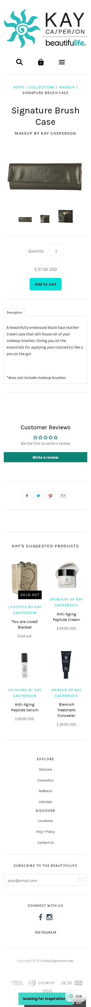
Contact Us (45, 842)
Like (27, 496)
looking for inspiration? (45, 998)
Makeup (67, 87)
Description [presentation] (14, 312)
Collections (41, 87)
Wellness (45, 791)
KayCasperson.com (58, 947)
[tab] (14, 312)
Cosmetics (45, 780)
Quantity (35, 250)
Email (63, 496)
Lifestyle (45, 801)
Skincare (45, 769)
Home (19, 87)
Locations (45, 820)
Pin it (50, 496)
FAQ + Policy (45, 831)
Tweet (38, 496)
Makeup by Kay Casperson (45, 133)
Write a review (45, 457)
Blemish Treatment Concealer (66, 710)
